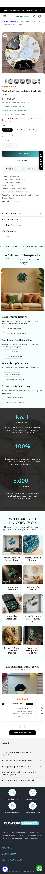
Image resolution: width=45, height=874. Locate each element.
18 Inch (31, 130)
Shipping (14, 102)
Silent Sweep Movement (14, 114)
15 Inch (19, 130)
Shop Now (30, 10)
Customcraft (19, 871)
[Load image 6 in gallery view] (28, 81)
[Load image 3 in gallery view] (10, 81)
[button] (4, 16)
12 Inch (7, 130)
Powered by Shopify (29, 871)
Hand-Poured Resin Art (14, 106)
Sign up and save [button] (12, 860)
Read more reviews (22, 732)
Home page (15, 21)
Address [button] (7, 848)
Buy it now (22, 160)
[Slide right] (42, 81)
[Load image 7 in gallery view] (34, 81)
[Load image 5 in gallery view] (22, 81)
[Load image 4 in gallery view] (16, 81)
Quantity (5, 140)
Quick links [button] (9, 854)
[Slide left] (2, 81)
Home (5, 21)
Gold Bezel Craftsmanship (15, 110)
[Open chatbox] (5, 869)
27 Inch (7, 135)
